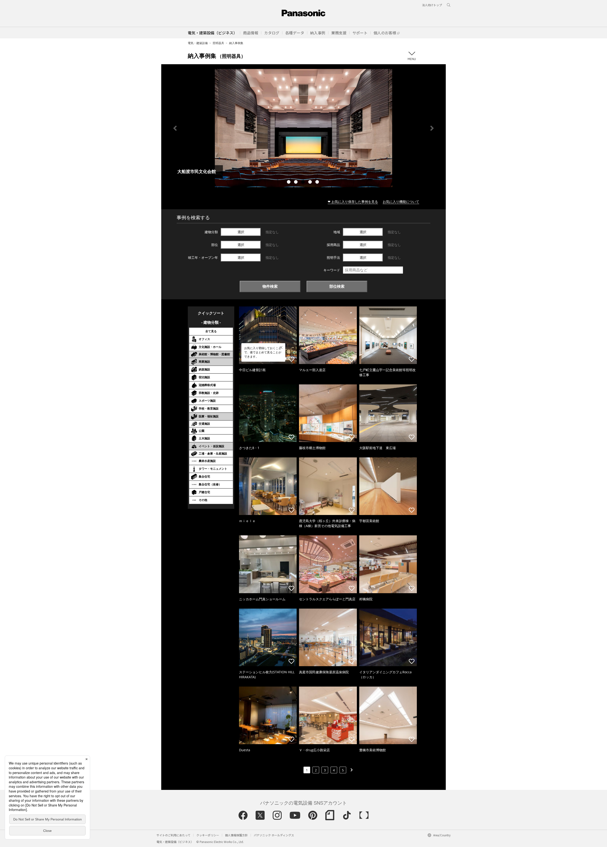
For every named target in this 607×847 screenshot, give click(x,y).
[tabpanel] (303, 128)
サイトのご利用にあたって (173, 835)
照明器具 (218, 43)
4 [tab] (310, 182)
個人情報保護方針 (236, 835)
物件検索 (270, 286)
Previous (175, 128)
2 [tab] (296, 182)
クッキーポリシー (207, 835)
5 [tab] (317, 182)
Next (432, 128)
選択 (241, 232)
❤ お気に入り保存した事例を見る (353, 201)
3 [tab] (303, 182)
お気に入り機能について (401, 201)
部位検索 (337, 286)
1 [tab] (289, 182)
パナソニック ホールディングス (274, 835)
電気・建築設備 (198, 43)
